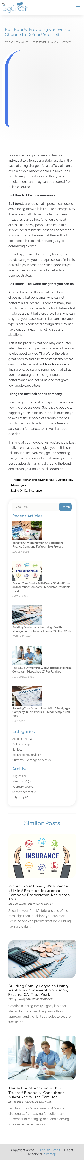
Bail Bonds (19, 744)
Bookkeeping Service (25, 754)
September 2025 (23, 791)
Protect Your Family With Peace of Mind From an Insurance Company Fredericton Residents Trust (41, 587)
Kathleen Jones (18, 42)
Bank (15, 749)
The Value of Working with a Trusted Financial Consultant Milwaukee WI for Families (36, 1093)
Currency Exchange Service (30, 760)
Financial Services (59, 42)
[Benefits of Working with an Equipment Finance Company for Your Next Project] (27, 531)
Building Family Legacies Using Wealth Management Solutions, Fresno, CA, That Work (38, 990)
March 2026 (19, 781)
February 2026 (21, 786)
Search (65, 506)
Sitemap (50, 1154)
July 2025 (18, 797)
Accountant (19, 738)
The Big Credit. (50, 1150)
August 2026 (20, 776)
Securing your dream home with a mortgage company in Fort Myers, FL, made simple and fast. (41, 712)
